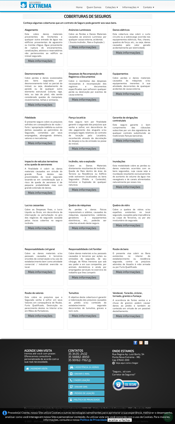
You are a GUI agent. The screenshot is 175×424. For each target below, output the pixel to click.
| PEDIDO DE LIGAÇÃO (84, 393)
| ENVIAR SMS (80, 386)
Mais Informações (128, 93)
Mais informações (40, 60)
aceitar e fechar (120, 420)
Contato (148, 7)
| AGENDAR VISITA (38, 368)
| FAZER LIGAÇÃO (81, 380)
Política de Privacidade (93, 419)
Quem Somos (94, 7)
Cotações (111, 7)
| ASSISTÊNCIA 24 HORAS (86, 367)
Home (79, 7)
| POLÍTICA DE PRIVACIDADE (86, 399)
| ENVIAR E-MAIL (82, 373)
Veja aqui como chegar (127, 363)
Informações (130, 7)
